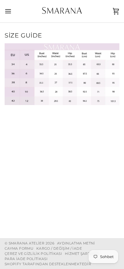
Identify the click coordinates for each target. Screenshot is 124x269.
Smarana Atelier (26, 243)
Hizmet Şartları (82, 253)
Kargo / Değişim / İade (59, 248)
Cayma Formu (19, 248)
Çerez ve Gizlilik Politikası (33, 253)
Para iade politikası (26, 259)
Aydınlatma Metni (76, 243)
